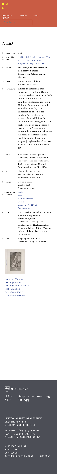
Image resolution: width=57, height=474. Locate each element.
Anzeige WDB (13, 282)
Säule (20, 192)
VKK (8, 399)
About (35, 16)
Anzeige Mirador (14, 279)
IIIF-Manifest (12, 289)
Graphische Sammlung (33, 396)
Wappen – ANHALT (27, 205)
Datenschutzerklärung (19, 456)
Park (20, 195)
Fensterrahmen (25, 208)
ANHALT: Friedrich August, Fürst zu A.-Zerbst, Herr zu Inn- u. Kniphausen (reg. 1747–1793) (34, 60)
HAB (8, 396)
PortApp (23, 399)
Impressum (11, 452)
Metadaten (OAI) (14, 292)
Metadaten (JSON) (15, 295)
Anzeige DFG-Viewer (16, 285)
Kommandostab (25, 198)
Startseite (7, 16)
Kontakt (5, 18)
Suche (22, 16)
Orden (21, 201)
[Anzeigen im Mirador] (15, 273)
